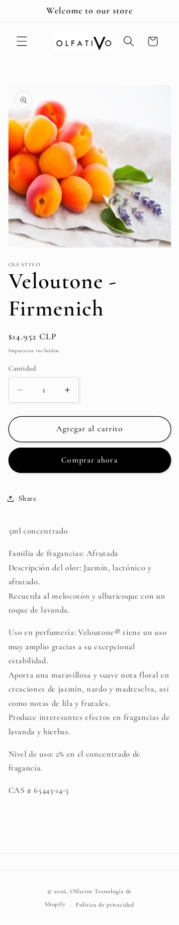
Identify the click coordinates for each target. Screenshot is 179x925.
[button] (22, 41)
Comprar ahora (89, 460)
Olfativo (81, 891)
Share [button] (27, 498)
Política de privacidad (105, 904)
